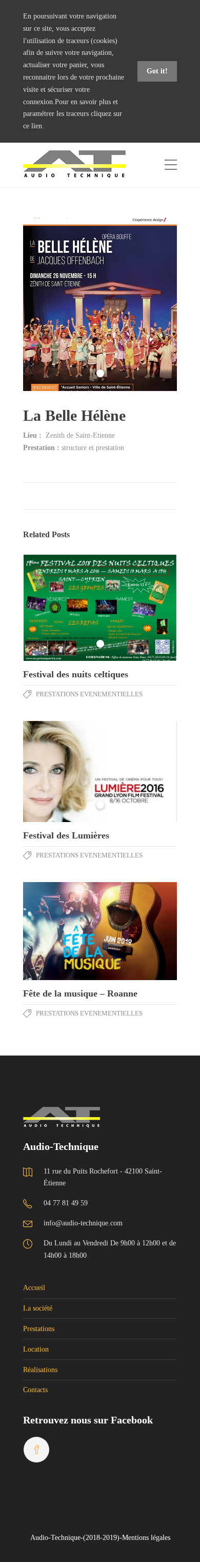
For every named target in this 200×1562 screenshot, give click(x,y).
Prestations (38, 1329)
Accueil (34, 1288)
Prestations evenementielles (89, 694)
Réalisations (40, 1370)
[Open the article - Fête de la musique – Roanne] (61, 931)
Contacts (35, 1390)
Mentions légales (146, 1537)
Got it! (157, 71)
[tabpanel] (100, 304)
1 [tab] (100, 373)
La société (37, 1308)
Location (36, 1349)
